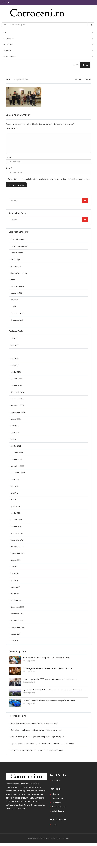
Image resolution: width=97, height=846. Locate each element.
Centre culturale (59, 807)
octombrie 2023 (17, 466)
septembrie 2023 (18, 473)
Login (76, 65)
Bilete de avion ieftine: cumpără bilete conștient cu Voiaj (46, 658)
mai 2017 (14, 580)
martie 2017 (15, 593)
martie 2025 (16, 372)
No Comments (84, 79)
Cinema (55, 794)
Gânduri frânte (17, 253)
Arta (5, 32)
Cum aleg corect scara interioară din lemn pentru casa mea (48, 668)
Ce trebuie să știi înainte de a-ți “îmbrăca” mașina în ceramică (49, 700)
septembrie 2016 (17, 627)
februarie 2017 (16, 600)
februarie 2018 (16, 520)
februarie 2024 (17, 452)
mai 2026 (14, 345)
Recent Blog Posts (17, 716)
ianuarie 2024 (16, 459)
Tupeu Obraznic (17, 313)
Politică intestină (17, 286)
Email (9, 168)
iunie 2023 (15, 479)
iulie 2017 (14, 567)
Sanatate (7, 50)
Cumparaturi (9, 38)
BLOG (54, 825)
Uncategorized (17, 320)
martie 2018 (15, 513)
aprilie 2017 (15, 587)
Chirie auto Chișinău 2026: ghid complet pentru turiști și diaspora (49, 679)
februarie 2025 (17, 379)
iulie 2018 (14, 493)
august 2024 (16, 419)
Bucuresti (56, 780)
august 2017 (16, 560)
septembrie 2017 (17, 553)
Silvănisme (15, 300)
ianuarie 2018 (16, 526)
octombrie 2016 (17, 620)
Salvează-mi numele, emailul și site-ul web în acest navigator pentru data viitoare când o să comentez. (48, 179)
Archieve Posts (16, 331)
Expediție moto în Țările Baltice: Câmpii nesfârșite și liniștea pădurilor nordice (54, 690)
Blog (86, 65)
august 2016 (16, 634)
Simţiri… (14, 306)
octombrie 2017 (17, 546)
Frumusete (8, 44)
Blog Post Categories (19, 232)
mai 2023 (14, 486)
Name (9, 157)
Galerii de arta (58, 811)
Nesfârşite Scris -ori (19, 273)
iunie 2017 (15, 573)
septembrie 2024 (18, 412)
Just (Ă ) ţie (15, 259)
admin (9, 79)
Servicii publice (10, 56)
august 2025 (16, 352)
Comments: (12, 128)
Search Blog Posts (17, 213)
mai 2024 (15, 439)
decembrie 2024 (17, 392)
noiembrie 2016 (17, 614)
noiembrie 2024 (17, 399)
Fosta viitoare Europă (19, 246)
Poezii (13, 280)
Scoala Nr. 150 (16, 293)
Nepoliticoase (16, 266)
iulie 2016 (14, 640)
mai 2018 (14, 499)
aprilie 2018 (15, 506)
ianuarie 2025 (16, 385)
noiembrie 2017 (17, 540)
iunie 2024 (15, 432)
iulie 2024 (15, 426)
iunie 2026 (15, 338)
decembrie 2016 (17, 607)
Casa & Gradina (17, 239)
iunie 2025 (15, 365)
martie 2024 (16, 446)
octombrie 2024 (17, 405)
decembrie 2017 (17, 533)
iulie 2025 (14, 358)
